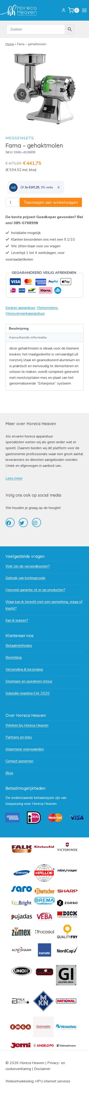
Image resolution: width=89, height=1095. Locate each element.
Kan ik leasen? (16, 620)
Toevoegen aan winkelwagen (51, 202)
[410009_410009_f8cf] (44, 89)
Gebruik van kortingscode (25, 578)
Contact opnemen (19, 761)
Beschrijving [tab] (19, 328)
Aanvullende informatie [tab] (28, 337)
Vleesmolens (47, 307)
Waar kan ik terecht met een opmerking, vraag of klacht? (43, 605)
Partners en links (18, 737)
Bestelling (13, 657)
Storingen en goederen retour (28, 681)
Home (9, 44)
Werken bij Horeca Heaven (26, 725)
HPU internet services (52, 1081)
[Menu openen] (85, 10)
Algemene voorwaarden (24, 749)
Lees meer (14, 478)
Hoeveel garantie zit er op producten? (35, 589)
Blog (9, 773)
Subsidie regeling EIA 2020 (27, 693)
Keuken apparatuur (20, 307)
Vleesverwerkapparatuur (25, 313)
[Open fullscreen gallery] (79, 123)
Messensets (19, 138)
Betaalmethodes (18, 645)
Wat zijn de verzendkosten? (27, 566)
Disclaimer (42, 1068)
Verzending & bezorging (24, 669)
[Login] (63, 10)
